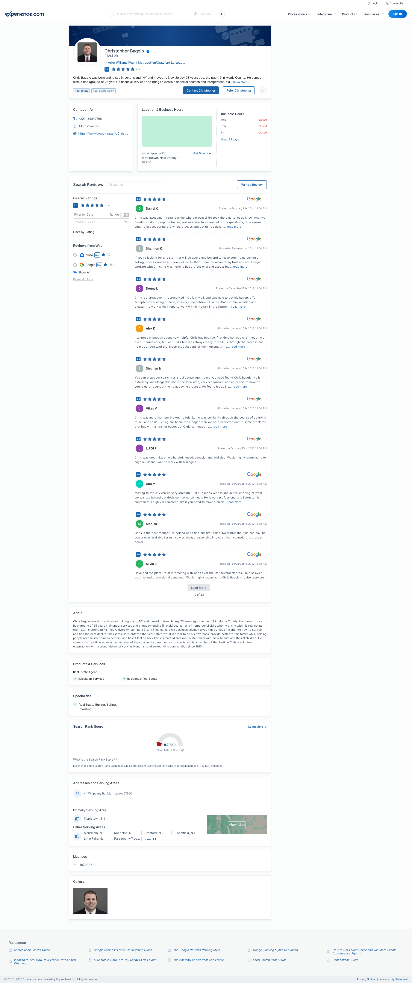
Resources (371, 14)
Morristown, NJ (89, 126)
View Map (237, 824)
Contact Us (396, 3)
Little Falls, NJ (94, 838)
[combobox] (152, 14)
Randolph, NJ (123, 833)
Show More (240, 82)
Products (348, 14)
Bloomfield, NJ (184, 833)
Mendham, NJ (94, 833)
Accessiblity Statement (394, 979)
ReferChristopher (238, 90)
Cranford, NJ (153, 833)
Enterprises (325, 14)
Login (375, 3)
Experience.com (32, 979)
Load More (198, 587)
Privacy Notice (366, 979)
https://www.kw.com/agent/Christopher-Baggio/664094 (103, 133)
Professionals (297, 14)
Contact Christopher (201, 90)
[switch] (124, 215)
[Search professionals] (221, 14)
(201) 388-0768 (90, 118)
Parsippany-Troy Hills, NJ (132, 838)
